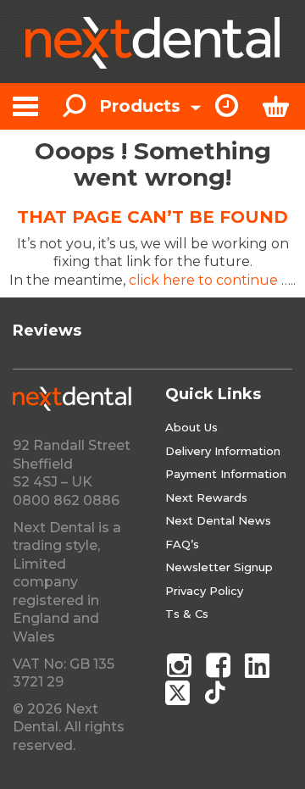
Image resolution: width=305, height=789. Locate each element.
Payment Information (225, 474)
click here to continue (203, 280)
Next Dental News (218, 520)
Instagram (178, 665)
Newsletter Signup (219, 567)
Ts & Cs (186, 613)
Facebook (218, 665)
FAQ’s (182, 544)
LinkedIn (258, 665)
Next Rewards (206, 497)
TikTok (218, 692)
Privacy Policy (204, 590)
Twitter (178, 692)
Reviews (47, 330)
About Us (191, 427)
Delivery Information (222, 451)
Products (142, 106)
